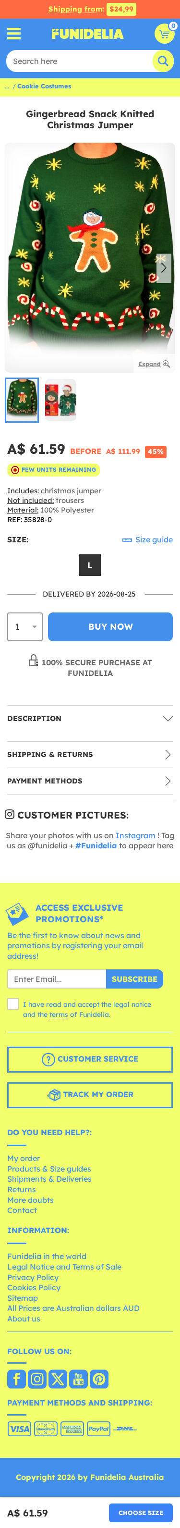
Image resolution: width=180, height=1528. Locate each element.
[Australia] (16, 1380)
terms (58, 1014)
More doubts (30, 1200)
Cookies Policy (33, 1287)
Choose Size (141, 1512)
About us (23, 1318)
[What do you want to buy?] (14, 33)
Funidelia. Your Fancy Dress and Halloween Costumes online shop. (88, 33)
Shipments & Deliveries (49, 1179)
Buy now (110, 626)
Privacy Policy (33, 1277)
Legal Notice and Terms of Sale (64, 1266)
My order (23, 1158)
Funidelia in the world (46, 1256)
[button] (163, 268)
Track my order (96, 1094)
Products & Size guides (49, 1169)
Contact (22, 1210)
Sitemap (22, 1298)
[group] (22, 400)
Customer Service (96, 1058)
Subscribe (134, 979)
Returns (21, 1189)
